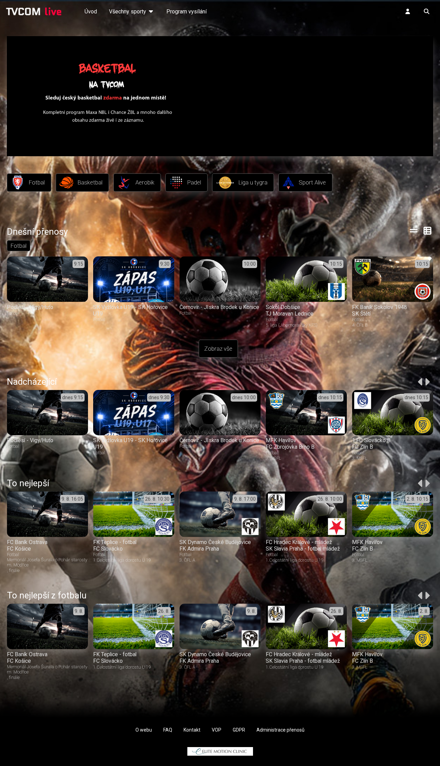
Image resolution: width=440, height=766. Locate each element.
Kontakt (192, 730)
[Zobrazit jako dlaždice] (427, 230)
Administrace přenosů (280, 730)
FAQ (167, 730)
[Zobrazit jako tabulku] (413, 230)
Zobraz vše (218, 348)
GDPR (239, 730)
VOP (216, 730)
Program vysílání (186, 11)
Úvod (91, 11)
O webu (143, 730)
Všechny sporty (128, 11)
